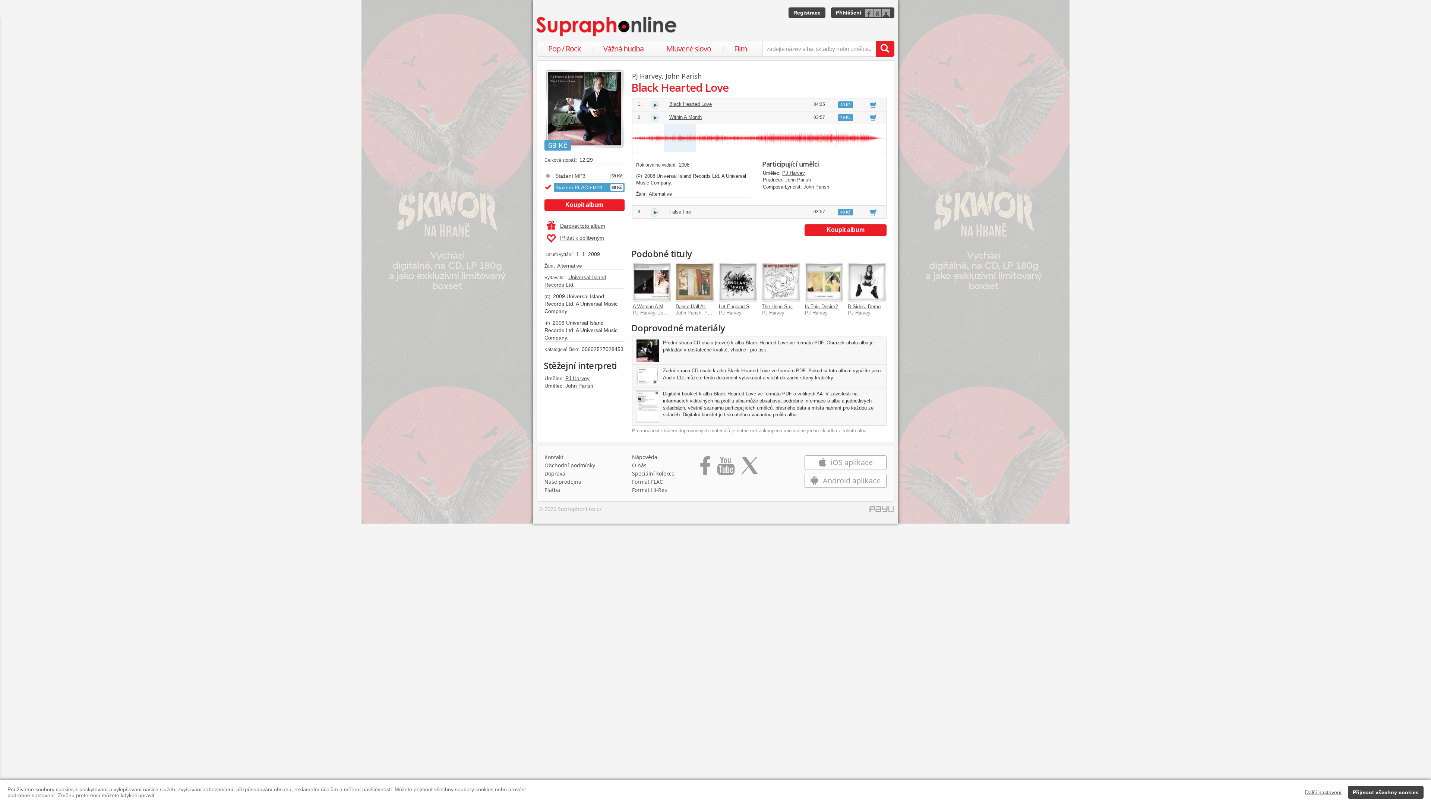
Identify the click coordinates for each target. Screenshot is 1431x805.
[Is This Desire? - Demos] (824, 282)
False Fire (680, 212)
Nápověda (644, 457)
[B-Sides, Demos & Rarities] (867, 282)
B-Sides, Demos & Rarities (877, 306)
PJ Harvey (577, 378)
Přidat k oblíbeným (582, 238)
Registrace (807, 13)
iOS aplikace (851, 462)
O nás (639, 465)
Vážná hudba (623, 49)
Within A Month (685, 117)
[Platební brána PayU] (881, 511)
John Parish (579, 386)
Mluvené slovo (688, 49)
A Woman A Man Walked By (663, 306)
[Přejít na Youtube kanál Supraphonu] (725, 468)
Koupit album (584, 205)
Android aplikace (851, 481)
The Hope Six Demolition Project (797, 306)
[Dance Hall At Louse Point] (694, 282)
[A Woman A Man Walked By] (652, 282)
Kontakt (553, 457)
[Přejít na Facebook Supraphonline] (705, 468)
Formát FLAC (647, 481)
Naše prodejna (562, 481)
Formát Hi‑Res (649, 489)
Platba (552, 489)
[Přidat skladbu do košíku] (873, 104)
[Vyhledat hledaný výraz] (885, 49)
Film (740, 49)
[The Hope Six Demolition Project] (780, 282)
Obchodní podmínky (569, 465)
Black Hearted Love (690, 104)
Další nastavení (1323, 792)
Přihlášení (848, 13)
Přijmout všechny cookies (1386, 792)
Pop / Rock (564, 49)
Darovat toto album (582, 226)
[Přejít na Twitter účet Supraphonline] (749, 468)
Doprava (554, 473)
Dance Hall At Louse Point (704, 306)
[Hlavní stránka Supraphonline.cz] (607, 26)
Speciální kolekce (653, 473)
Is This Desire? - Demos (831, 306)
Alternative (569, 266)
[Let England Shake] (738, 282)
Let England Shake (739, 306)
